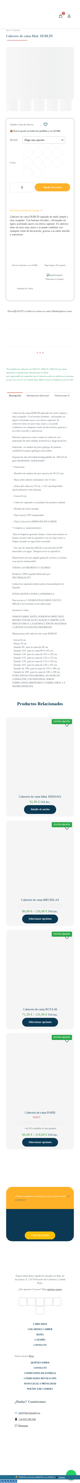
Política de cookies (40, 1389)
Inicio (8, 30)
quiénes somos (54, 1289)
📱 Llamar (60, 1477)
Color (13, 162)
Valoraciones (62, 395)
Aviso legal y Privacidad (40, 1383)
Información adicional (38, 395)
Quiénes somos (40, 1362)
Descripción (15, 395)
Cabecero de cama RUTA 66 (40, 1009)
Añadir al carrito (40, 809)
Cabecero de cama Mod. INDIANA (40, 796)
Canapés (40, 1340)
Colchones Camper (40, 1329)
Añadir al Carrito (52, 187)
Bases (40, 1334)
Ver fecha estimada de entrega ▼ (26, 210)
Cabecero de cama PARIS (40, 1112)
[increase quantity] (30, 187)
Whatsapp (23, 1425)
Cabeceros (16, 30)
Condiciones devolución (40, 1378)
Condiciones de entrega (40, 1373)
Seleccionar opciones (40, 918)
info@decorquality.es (29, 1412)
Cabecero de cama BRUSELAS (40, 899)
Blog (31, 1356)
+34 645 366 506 (27, 1419)
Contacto (40, 1345)
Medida (14, 139)
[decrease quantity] (14, 187)
